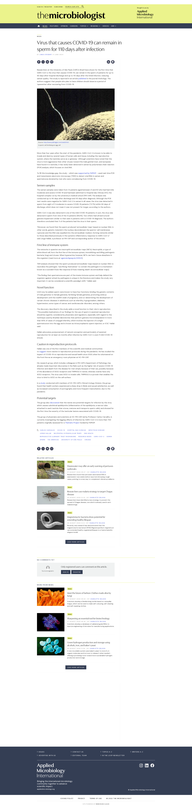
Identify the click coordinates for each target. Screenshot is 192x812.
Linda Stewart (46, 54)
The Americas (53, 440)
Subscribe (58, 7)
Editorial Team (79, 755)
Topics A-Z (107, 752)
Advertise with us (47, 755)
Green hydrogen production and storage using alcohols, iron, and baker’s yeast (88, 644)
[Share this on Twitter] (43, 62)
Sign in (86, 58)
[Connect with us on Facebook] (152, 765)
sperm (42, 440)
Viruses (87, 440)
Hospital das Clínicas (76, 430)
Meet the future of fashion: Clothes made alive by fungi (89, 594)
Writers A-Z (137, 752)
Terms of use (96, 798)
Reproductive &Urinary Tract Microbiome (58, 436)
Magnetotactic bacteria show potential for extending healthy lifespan (86, 518)
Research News (85, 436)
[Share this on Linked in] (47, 62)
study (42, 383)
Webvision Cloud (102, 804)
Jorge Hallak (45, 433)
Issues (41, 752)
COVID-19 (61, 430)
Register (77, 572)
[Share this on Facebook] (39, 62)
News (39, 36)
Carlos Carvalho (47, 430)
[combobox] (73, 7)
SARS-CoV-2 (99, 436)
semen (109, 436)
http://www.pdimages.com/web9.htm (56, 142)
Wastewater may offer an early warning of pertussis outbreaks (90, 467)
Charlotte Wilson (98, 472)
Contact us (78, 752)
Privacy (81, 798)
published (82, 78)
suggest (42, 351)
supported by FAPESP (87, 173)
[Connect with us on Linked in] (146, 765)
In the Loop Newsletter (113, 755)
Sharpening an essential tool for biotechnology (88, 618)
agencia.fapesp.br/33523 (71, 258)
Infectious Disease (96, 430)
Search (83, 6)
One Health (88, 433)
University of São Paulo (71, 440)
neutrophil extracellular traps (68, 433)
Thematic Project (72, 423)
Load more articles (75, 542)
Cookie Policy (66, 798)
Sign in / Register (44, 7)
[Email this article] (52, 62)
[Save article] (113, 62)
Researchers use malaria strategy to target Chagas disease (89, 493)
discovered (54, 402)
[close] (114, 58)
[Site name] (71, 20)
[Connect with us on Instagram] (141, 765)
